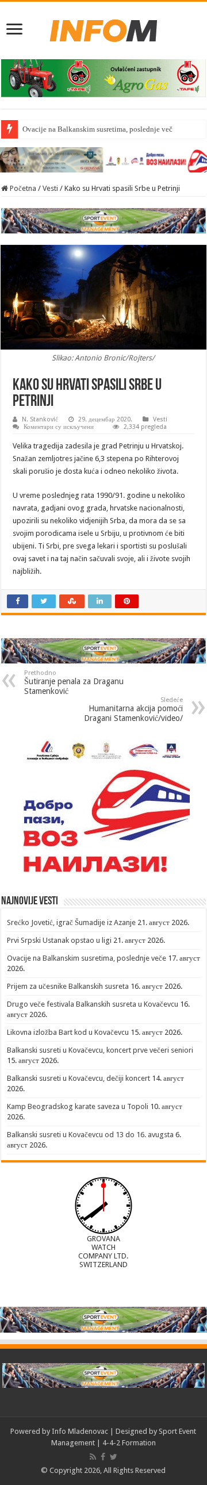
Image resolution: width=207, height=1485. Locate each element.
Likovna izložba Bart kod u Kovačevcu (68, 1032)
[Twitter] (113, 1457)
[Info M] (103, 28)
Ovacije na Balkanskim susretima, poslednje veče (99, 129)
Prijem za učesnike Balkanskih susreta (68, 986)
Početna (22, 188)
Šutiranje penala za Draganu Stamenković (74, 682)
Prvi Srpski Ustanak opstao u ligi (59, 940)
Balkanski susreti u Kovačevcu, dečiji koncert (78, 1078)
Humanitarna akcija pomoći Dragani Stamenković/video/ (133, 709)
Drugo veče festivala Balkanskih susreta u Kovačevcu (92, 1004)
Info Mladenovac (80, 1431)
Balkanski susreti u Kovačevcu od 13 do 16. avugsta (90, 1134)
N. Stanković (40, 419)
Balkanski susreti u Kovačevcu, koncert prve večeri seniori (100, 1050)
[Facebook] (102, 1457)
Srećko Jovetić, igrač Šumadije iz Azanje (71, 922)
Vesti (50, 188)
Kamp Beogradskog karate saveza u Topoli (77, 1106)
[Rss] (93, 1457)
